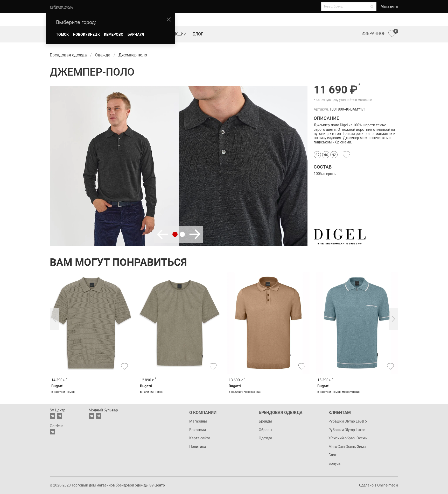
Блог (198, 34)
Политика (197, 447)
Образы (265, 430)
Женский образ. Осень (347, 438)
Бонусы (334, 463)
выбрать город (61, 6)
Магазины (389, 6)
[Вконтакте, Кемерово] (52, 431)
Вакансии (197, 430)
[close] (169, 19)
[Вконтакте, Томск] (52, 416)
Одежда (265, 438)
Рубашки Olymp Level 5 (347, 421)
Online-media (387, 485)
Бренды (265, 421)
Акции (179, 34)
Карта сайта (199, 438)
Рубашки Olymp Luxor (346, 430)
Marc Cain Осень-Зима (347, 447)
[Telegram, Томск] (59, 416)
